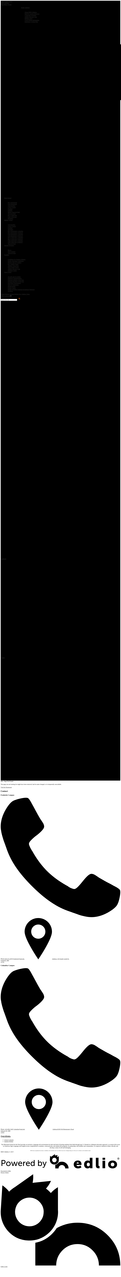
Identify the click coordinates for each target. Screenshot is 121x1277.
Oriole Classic (12, 288)
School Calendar (9, 1140)
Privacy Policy (5, 1172)
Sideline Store (28, 18)
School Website (5, 294)
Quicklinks (6, 1136)
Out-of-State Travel (13, 267)
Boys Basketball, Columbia (15, 231)
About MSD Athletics (31, 12)
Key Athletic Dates (13, 264)
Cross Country (12, 207)
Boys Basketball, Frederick (15, 233)
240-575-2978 (9, 959)
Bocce (9, 250)
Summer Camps (12, 270)
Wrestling (10, 218)
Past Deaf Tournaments (14, 283)
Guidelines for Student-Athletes (16, 259)
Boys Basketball (12, 202)
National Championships (15, 278)
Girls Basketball (12, 204)
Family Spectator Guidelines (16, 261)
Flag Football (11, 251)
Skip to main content (6, 1)
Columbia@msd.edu (19, 1129)
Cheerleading (11, 206)
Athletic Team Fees (13, 266)
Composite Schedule (30, 15)
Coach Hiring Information (32, 20)
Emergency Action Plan (31, 22)
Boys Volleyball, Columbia (15, 237)
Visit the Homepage (6, 787)
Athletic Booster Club (31, 17)
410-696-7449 (9, 1129)
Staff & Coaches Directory (32, 14)
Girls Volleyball (12, 217)
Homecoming (11, 286)
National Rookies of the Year (16, 281)
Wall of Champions (13, 285)
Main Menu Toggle (6, 4)
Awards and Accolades (14, 277)
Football (10, 209)
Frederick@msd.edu (18, 959)
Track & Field (12, 214)
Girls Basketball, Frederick (15, 236)
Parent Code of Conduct (14, 262)
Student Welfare (14, 294)
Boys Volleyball (12, 215)
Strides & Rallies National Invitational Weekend (21, 289)
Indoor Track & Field (14, 212)
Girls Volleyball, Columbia (15, 240)
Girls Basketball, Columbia (15, 234)
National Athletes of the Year (16, 280)
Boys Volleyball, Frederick (15, 239)
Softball (10, 210)
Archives (10, 291)
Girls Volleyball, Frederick (15, 242)
